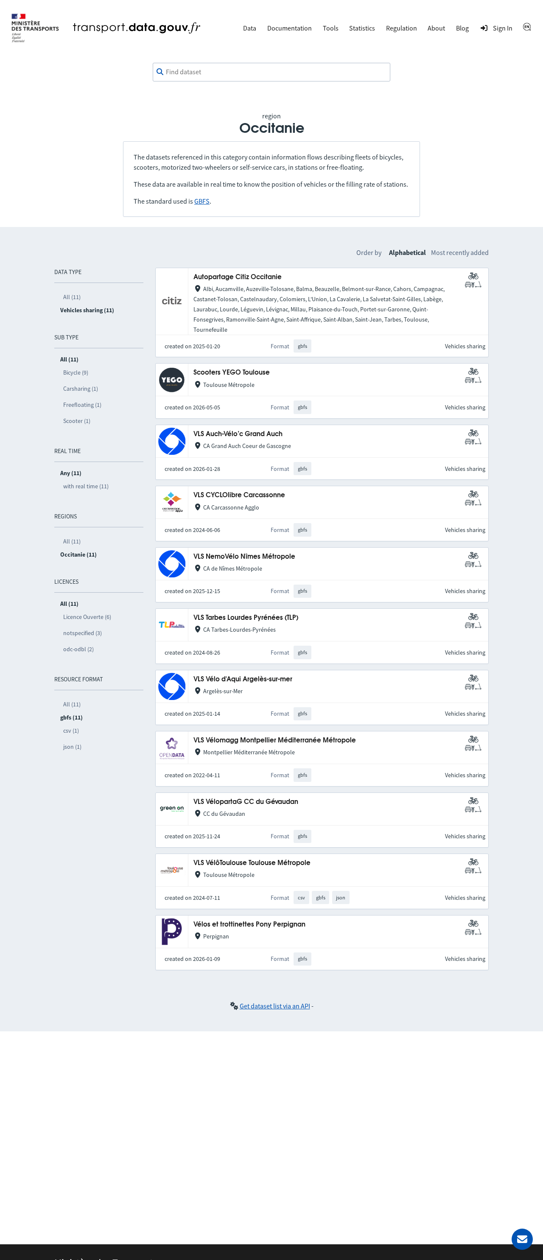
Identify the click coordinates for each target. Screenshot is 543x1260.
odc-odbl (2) (78, 649)
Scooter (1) (76, 421)
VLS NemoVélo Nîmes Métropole (244, 557)
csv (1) (71, 730)
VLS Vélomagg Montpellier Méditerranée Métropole (274, 740)
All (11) (72, 297)
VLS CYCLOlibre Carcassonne (239, 495)
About (436, 28)
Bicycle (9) (75, 372)
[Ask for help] (522, 1239)
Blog (462, 28)
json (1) (72, 746)
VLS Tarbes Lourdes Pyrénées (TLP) (245, 618)
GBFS (202, 201)
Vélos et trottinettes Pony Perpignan (249, 924)
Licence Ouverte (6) (87, 617)
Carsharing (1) (80, 388)
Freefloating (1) (82, 405)
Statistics (362, 28)
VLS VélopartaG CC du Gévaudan (245, 802)
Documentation (289, 28)
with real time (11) (86, 486)
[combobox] (271, 72)
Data (249, 28)
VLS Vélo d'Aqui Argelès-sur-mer (242, 679)
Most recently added (460, 252)
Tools (331, 28)
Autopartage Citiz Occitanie (237, 277)
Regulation (401, 28)
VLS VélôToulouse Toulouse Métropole (252, 863)
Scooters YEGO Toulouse (231, 373)
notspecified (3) (82, 633)
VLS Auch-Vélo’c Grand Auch (238, 434)
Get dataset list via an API (275, 1006)
